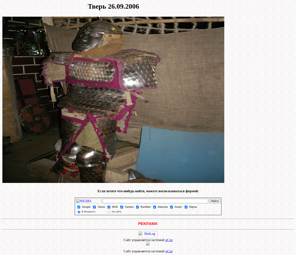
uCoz (169, 240)
